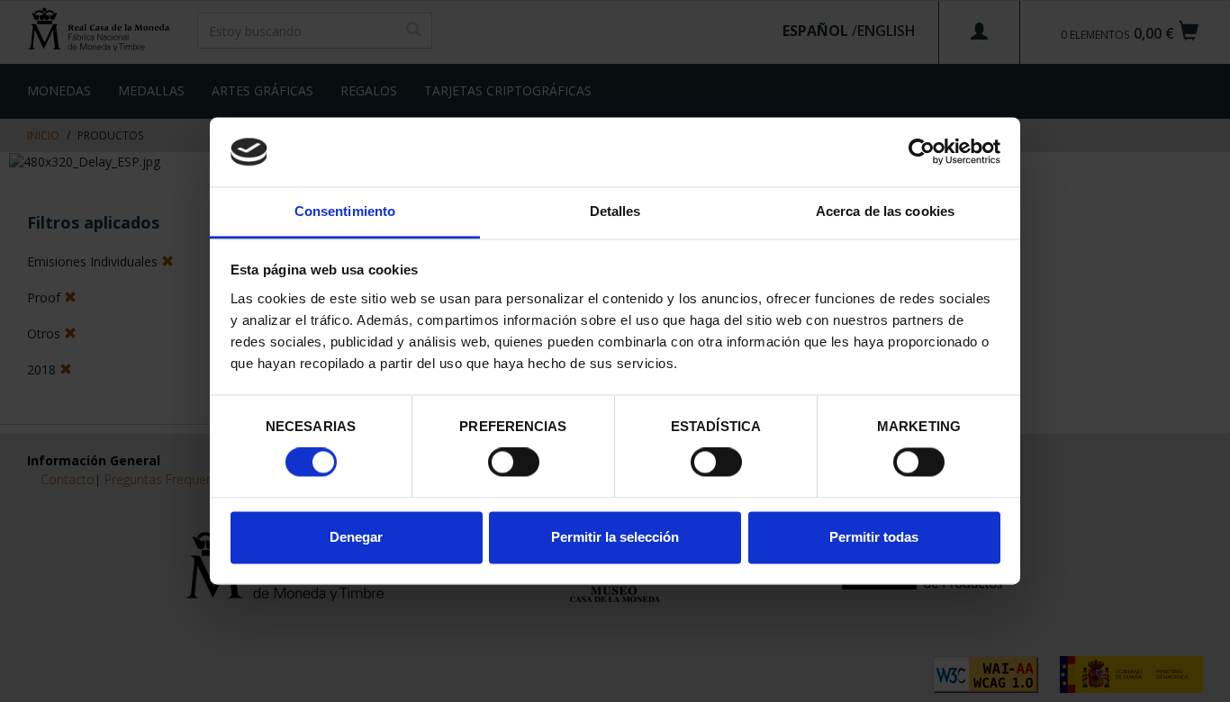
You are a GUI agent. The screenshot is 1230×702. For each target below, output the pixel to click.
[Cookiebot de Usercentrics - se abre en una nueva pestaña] (921, 152)
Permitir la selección (615, 536)
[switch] (513, 462)
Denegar (356, 536)
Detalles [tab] (615, 211)
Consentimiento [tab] (344, 211)
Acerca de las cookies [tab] (885, 211)
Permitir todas (873, 536)
